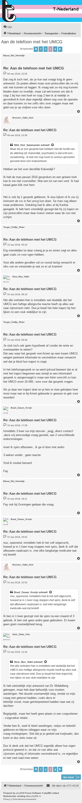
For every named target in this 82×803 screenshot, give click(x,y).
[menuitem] (7, 27)
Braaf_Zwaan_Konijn (26, 592)
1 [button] (41, 49)
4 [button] (55, 49)
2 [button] (45, 49)
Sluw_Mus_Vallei (23, 662)
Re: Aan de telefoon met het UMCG (33, 68)
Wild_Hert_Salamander (27, 145)
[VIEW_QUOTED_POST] (53, 145)
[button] (36, 49)
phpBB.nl (36, 796)
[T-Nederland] (18, 11)
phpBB (19, 793)
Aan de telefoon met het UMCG (32, 41)
